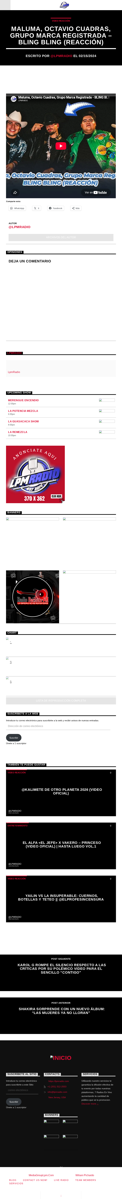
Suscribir (13, 737)
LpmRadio (14, 353)
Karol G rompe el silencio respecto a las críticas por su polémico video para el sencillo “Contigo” (62, 968)
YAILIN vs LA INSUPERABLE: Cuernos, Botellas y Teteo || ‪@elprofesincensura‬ (61, 898)
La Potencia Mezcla (23, 411)
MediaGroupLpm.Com (41, 1175)
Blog (12, 1180)
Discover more (89, 1103)
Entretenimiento (17, 825)
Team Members (85, 1180)
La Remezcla (17, 432)
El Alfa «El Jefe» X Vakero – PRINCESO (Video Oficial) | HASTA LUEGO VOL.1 (62, 844)
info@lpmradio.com (57, 1092)
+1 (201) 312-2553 (56, 1086)
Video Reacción (61, 21)
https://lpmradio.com (58, 1081)
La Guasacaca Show (23, 421)
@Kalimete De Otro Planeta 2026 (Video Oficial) (62, 791)
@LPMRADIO (61, 56)
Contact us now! (35, 1180)
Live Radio (61, 1180)
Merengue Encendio (23, 400)
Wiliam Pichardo (84, 1175)
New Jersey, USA (57, 1097)
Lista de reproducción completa (61, 700)
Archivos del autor (61, 237)
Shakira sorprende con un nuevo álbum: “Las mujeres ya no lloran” (62, 1011)
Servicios (16, 1183)
